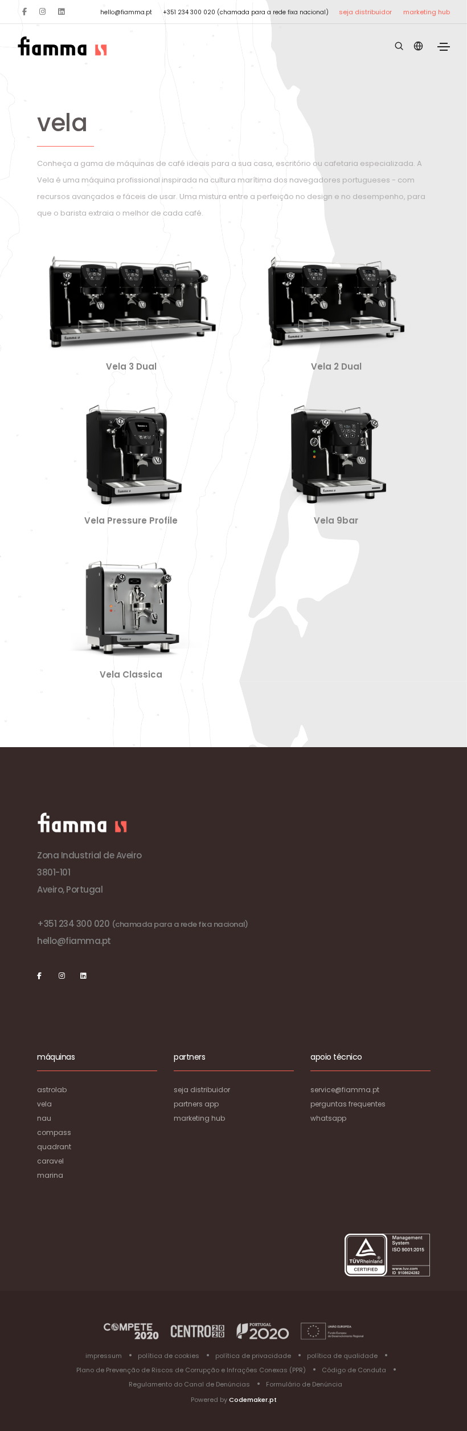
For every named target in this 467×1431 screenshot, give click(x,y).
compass (54, 1132)
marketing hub (426, 12)
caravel (50, 1161)
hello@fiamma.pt (126, 12)
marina (50, 1175)
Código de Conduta (354, 1370)
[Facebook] (24, 11)
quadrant (54, 1147)
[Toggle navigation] (443, 47)
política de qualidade (342, 1355)
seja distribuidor (365, 12)
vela (44, 1104)
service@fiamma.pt (344, 1089)
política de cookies (168, 1355)
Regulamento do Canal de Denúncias (189, 1384)
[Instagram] (42, 11)
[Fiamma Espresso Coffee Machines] (62, 46)
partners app (196, 1104)
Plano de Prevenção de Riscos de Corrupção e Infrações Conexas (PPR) (191, 1370)
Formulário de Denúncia (304, 1384)
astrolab (52, 1089)
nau (44, 1118)
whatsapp (328, 1118)
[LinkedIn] (61, 11)
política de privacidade (253, 1355)
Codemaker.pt (253, 1399)
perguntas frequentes (348, 1104)
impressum (103, 1355)
